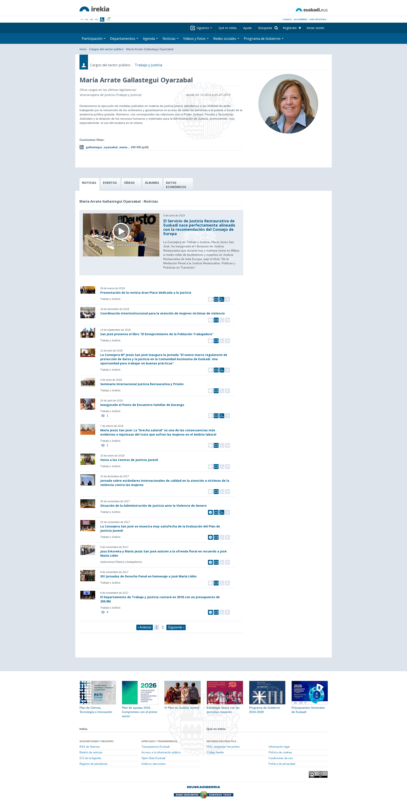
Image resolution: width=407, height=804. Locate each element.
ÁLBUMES (152, 183)
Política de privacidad (282, 763)
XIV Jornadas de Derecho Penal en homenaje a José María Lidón (148, 576)
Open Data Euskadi (153, 758)
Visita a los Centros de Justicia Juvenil (129, 460)
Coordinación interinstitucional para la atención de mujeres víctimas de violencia (162, 313)
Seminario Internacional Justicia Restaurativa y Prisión (142, 384)
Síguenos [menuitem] (203, 28)
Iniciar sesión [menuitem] (315, 28)
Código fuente (215, 752)
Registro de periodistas (93, 763)
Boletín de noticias (90, 752)
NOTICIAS (89, 183)
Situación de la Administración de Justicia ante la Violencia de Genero (153, 506)
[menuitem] (267, 28)
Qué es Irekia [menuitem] (228, 28)
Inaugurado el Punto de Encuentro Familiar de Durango (142, 405)
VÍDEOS (129, 183)
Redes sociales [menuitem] (225, 38)
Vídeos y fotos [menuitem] (194, 38)
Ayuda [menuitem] (247, 28)
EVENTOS (110, 183)
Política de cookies (280, 752)
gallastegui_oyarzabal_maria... (108, 147)
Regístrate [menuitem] (290, 28)
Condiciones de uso (281, 758)
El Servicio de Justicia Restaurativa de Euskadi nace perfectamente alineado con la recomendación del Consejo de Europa (199, 227)
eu (91, 19)
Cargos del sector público (106, 49)
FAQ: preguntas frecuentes (223, 746)
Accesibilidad (300, 19)
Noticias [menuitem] (169, 38)
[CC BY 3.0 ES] (318, 774)
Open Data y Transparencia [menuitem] (159, 741)
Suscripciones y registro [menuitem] (96, 741)
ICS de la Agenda (90, 758)
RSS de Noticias (89, 746)
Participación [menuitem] (92, 38)
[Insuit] (102, 19)
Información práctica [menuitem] (221, 741)
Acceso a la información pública (161, 752)
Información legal (279, 746)
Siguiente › (176, 627)
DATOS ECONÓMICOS (176, 185)
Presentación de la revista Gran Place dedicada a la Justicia (145, 293)
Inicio (82, 49)
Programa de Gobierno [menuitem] (262, 38)
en (96, 19)
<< (82, 19)
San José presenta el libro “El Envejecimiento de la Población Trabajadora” (156, 334)
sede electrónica (317, 19)
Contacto (287, 19)
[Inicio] (94, 8)
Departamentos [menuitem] (123, 38)
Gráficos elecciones (153, 763)
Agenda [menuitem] (149, 38)
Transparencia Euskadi (155, 746)
